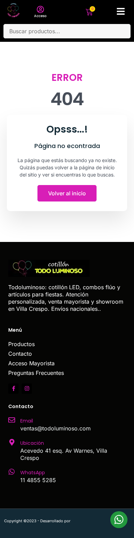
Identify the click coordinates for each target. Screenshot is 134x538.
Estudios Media (100, 521)
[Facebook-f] (13, 388)
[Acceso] (40, 9)
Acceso (40, 16)
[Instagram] (27, 388)
